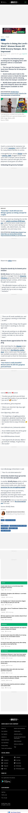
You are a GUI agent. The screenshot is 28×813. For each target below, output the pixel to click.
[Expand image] (26, 99)
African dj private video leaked (18, 525)
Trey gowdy (4, 528)
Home (2, 37)
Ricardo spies (4, 525)
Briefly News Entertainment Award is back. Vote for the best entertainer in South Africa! (13, 93)
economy (12, 148)
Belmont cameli (13, 528)
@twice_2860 (6, 155)
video (10, 261)
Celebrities (3, 597)
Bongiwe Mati (24, 53)
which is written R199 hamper (13, 222)
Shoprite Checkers (10, 520)
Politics (2, 619)
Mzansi (18, 346)
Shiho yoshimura (5, 530)
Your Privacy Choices (16, 812)
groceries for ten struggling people (13, 487)
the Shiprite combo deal (12, 351)
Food (2, 520)
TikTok (19, 154)
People (7, 37)
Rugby (2, 589)
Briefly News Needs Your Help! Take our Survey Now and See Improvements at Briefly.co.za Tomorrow (13, 233)
